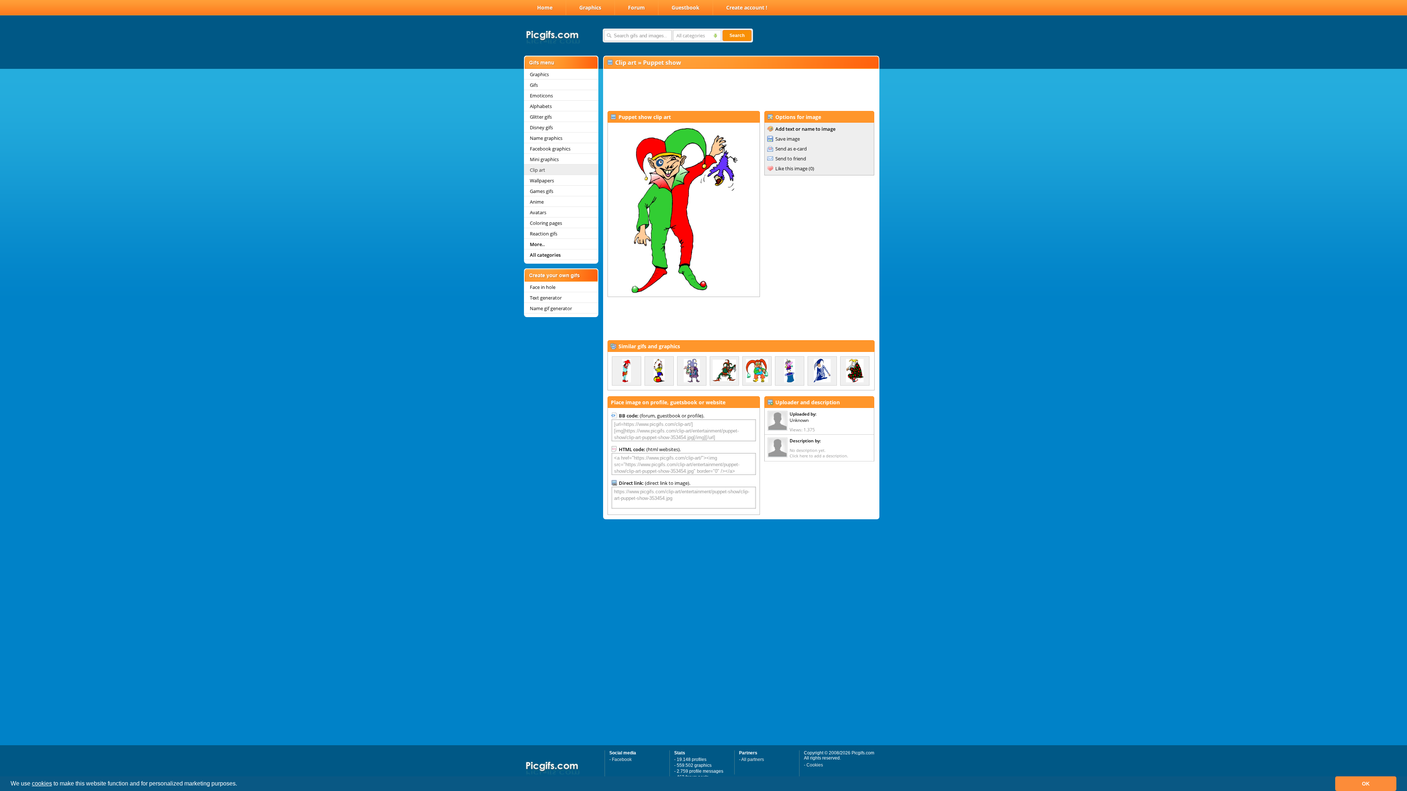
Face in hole (542, 287)
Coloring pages (546, 223)
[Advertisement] (741, 90)
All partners (752, 759)
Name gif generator (551, 308)
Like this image (791, 168)
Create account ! (746, 7)
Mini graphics (544, 159)
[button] (240, 784)
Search (737, 35)
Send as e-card (791, 148)
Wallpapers (542, 180)
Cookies (814, 765)
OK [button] (1366, 784)
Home (545, 7)
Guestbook (685, 7)
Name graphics (546, 138)
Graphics (590, 7)
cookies (42, 783)
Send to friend (790, 158)
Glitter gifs (541, 117)
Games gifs (541, 191)
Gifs (534, 85)
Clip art (537, 170)
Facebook (622, 759)
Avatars (538, 212)
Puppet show (662, 63)
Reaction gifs (543, 233)
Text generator (546, 297)
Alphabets (541, 106)
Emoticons (541, 95)
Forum (636, 7)
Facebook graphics (550, 148)
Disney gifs (541, 127)
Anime (537, 201)
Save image (787, 138)
